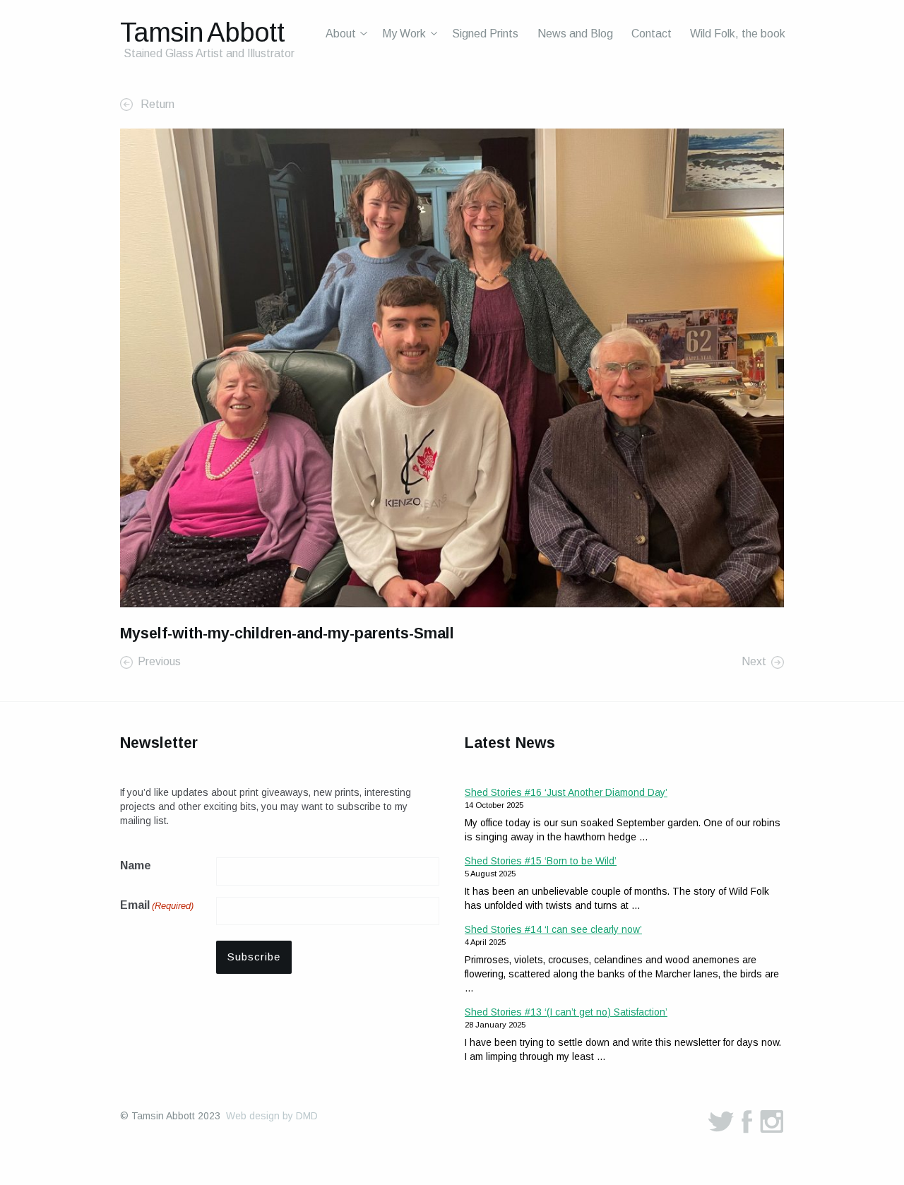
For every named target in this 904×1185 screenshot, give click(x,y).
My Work (404, 34)
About (341, 34)
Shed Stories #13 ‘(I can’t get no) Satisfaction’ (566, 1012)
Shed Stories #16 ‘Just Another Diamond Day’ (566, 792)
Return (156, 104)
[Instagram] (772, 1121)
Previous (159, 662)
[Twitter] (721, 1121)
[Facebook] (747, 1121)
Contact (651, 34)
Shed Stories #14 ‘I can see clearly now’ (553, 929)
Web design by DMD (272, 1115)
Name (135, 865)
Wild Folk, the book (737, 34)
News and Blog (575, 34)
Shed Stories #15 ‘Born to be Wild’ (541, 861)
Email (157, 905)
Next (754, 662)
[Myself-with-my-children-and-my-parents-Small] (452, 367)
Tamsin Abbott (202, 32)
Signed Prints (485, 34)
